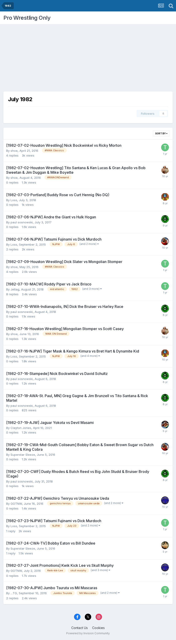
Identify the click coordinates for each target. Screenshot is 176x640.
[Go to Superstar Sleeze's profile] (165, 241)
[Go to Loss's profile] (165, 197)
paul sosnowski (22, 222)
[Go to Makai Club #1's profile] (165, 545)
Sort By (160, 133)
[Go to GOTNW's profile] (165, 500)
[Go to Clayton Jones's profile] (165, 424)
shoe (14, 150)
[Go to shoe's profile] (165, 170)
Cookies (98, 628)
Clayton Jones (21, 428)
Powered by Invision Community (88, 633)
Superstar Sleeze (23, 454)
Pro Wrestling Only (26, 17)
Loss (14, 200)
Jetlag (15, 289)
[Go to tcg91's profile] (165, 147)
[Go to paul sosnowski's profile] (165, 219)
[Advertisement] (88, 56)
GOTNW (16, 503)
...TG (14, 593)
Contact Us (79, 628)
